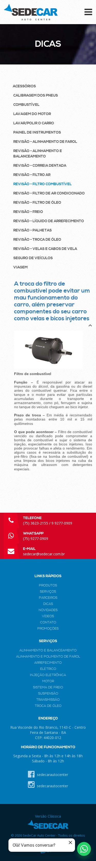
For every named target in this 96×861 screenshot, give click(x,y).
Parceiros (48, 598)
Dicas (48, 604)
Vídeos (48, 616)
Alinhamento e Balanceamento (48, 650)
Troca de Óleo (48, 706)
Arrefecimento (48, 663)
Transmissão (48, 700)
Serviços (48, 591)
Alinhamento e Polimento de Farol (48, 656)
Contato (48, 622)
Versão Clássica (48, 816)
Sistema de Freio (48, 687)
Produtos (48, 585)
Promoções (48, 628)
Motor (48, 681)
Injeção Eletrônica (48, 675)
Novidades (48, 610)
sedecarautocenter (52, 774)
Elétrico (48, 669)
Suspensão (48, 693)
